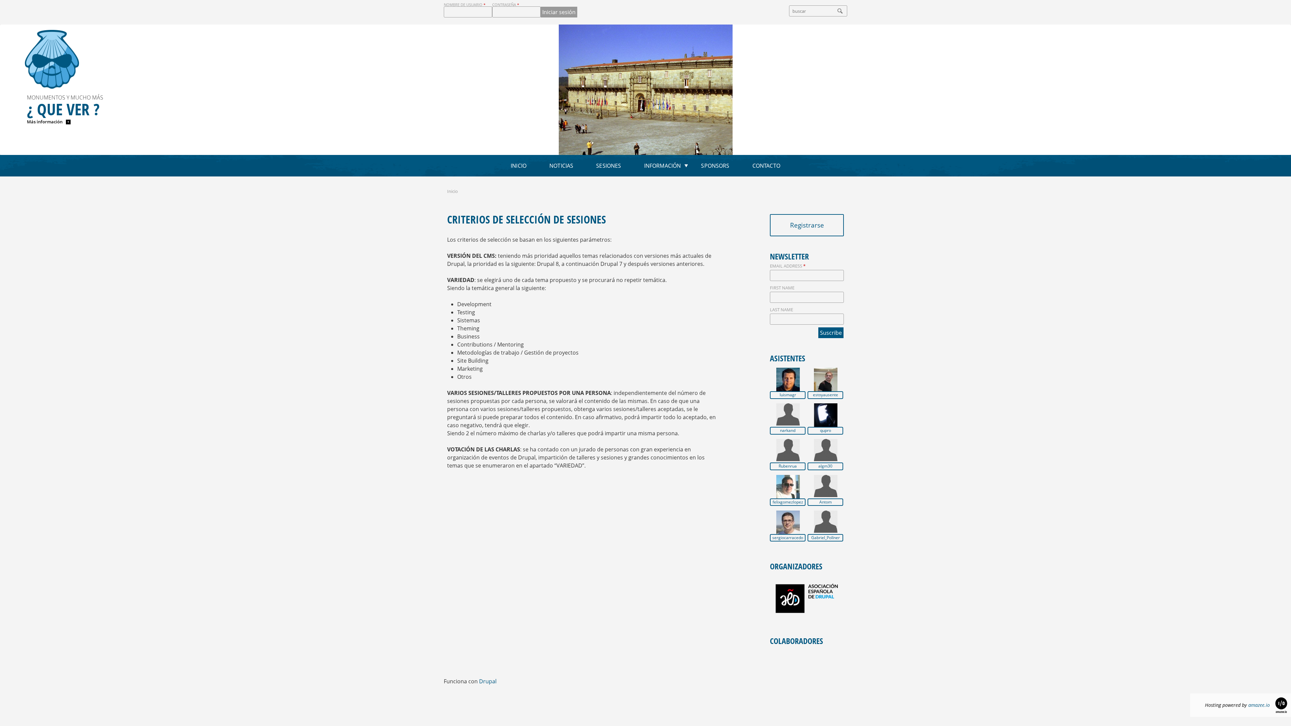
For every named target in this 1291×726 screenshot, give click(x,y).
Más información (45, 122)
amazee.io (1259, 705)
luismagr (788, 395)
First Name (782, 288)
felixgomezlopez (788, 502)
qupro (825, 430)
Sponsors (715, 165)
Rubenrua (788, 466)
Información (662, 165)
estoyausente (825, 395)
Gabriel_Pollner (825, 537)
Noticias (561, 165)
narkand (787, 430)
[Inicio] (52, 59)
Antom (825, 502)
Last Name (781, 310)
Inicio (518, 165)
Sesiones (608, 165)
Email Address (788, 266)
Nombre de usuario (464, 4)
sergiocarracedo (787, 537)
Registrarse (807, 225)
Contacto (766, 165)
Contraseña (505, 4)
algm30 (825, 466)
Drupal (488, 681)
